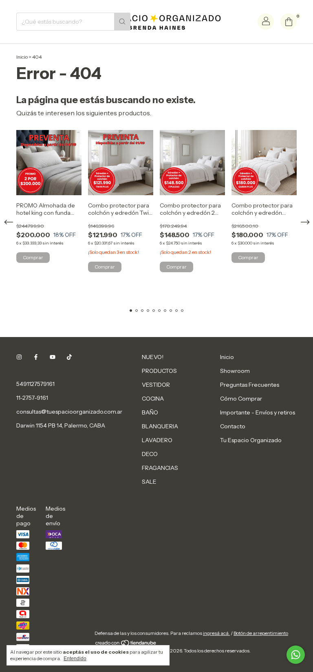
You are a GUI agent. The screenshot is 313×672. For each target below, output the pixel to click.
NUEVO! (152, 357)
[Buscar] (122, 22)
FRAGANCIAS (160, 468)
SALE (149, 481)
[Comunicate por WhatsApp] (296, 655)
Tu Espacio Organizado (251, 440)
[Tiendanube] (126, 644)
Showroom (235, 371)
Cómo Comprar (241, 398)
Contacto (232, 426)
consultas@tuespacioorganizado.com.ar (69, 411)
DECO (150, 454)
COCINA (153, 398)
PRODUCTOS (159, 371)
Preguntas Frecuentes (249, 384)
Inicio (22, 57)
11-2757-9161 (32, 397)
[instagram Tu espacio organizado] (19, 357)
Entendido (75, 658)
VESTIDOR (156, 384)
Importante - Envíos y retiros (257, 412)
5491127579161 (35, 384)
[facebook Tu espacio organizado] (36, 357)
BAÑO (150, 412)
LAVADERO (157, 440)
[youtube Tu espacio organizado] (52, 357)
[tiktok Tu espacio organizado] (69, 357)
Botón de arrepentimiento (261, 633)
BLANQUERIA (160, 426)
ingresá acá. (216, 633)
